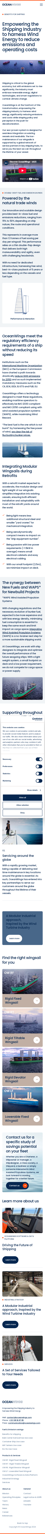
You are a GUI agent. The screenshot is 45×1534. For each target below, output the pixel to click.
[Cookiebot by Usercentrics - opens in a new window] (32, 719)
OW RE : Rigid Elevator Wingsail (16, 1467)
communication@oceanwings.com (24, 1423)
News (4, 1508)
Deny (22, 813)
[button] (41, 5)
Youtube (27, 1504)
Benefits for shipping (11, 1434)
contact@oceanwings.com (19, 1417)
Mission (5, 1493)
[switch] (39, 766)
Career (5, 1512)
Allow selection (22, 805)
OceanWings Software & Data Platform (20, 1475)
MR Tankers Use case (11, 1445)
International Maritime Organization (22, 365)
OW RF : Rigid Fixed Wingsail (14, 1460)
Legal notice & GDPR (32, 1497)
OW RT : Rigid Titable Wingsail (15, 1464)
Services (6, 1482)
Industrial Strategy (10, 1478)
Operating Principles (11, 1497)
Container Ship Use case (13, 1441)
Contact (27, 1493)
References (7, 1515)
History (5, 1504)
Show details (32, 790)
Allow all (22, 798)
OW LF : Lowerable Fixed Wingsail (16, 1471)
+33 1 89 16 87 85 (16, 1420)
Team (5, 1501)
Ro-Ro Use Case (9, 1449)
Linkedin (27, 1501)
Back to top (22, 1523)
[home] (11, 5)
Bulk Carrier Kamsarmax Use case (17, 1438)
